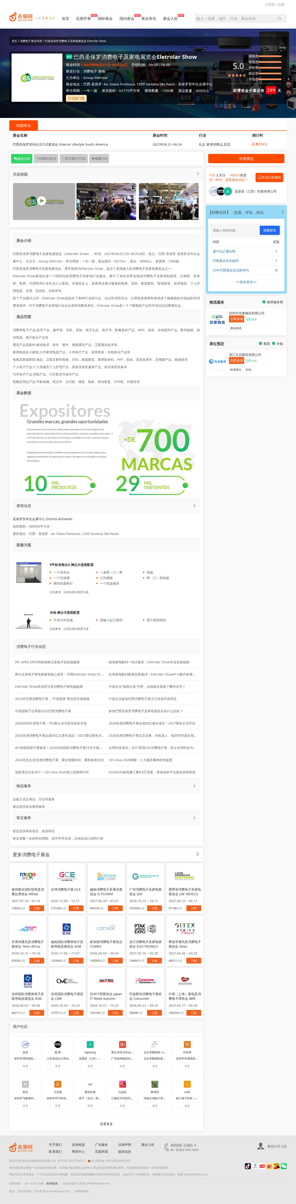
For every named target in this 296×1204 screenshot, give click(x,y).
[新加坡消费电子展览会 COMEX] (106, 929)
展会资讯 (148, 18)
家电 (101, 71)
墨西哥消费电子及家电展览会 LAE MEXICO (185, 891)
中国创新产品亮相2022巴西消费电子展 (43, 711)
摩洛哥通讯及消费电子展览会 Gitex (185, 944)
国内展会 (127, 18)
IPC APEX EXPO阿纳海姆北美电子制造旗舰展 (47, 662)
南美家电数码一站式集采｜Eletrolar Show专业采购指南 (149, 662)
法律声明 (124, 1144)
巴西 (86, 84)
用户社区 (20, 1026)
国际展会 (105, 18)
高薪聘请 (101, 1151)
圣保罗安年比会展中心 (195, 84)
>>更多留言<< (246, 282)
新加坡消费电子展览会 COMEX (106, 944)
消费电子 (90, 71)
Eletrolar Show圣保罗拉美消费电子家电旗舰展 (49, 686)
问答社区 (47, 158)
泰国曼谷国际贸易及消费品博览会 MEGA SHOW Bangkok (28, 891)
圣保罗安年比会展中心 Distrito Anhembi (42, 519)
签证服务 (23, 817)
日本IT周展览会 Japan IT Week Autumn (106, 996)
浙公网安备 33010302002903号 (111, 1161)
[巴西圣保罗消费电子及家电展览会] (106, 201)
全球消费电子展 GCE (66, 889)
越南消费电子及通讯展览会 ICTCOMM (106, 891)
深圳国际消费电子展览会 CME (67, 996)
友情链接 (78, 1144)
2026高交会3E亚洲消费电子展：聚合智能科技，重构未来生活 (59, 760)
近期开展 (83, 18)
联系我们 (55, 1151)
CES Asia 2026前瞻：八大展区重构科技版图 (140, 760)
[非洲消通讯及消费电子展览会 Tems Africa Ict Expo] (28, 929)
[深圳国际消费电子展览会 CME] (67, 981)
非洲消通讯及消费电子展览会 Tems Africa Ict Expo (28, 944)
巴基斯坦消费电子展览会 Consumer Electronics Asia (145, 996)
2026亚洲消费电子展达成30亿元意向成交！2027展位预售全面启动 (63, 735)
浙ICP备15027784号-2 (71, 1161)
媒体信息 (124, 1151)
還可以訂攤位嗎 (224, 251)
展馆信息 (23, 505)
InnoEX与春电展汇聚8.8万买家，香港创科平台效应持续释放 (152, 772)
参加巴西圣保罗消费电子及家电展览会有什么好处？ (146, 711)
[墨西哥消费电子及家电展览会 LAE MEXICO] (185, 876)
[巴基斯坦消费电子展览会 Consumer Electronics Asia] (145, 981)
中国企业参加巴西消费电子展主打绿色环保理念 (143, 699)
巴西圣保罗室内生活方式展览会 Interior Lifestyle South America (60, 144)
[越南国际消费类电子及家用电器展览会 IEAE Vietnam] (67, 929)
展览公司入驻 (277, 1146)
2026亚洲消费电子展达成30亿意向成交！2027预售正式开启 (152, 723)
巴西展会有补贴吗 (226, 260)
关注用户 (75, 158)
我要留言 (269, 230)
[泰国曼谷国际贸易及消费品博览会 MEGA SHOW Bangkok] (28, 876)
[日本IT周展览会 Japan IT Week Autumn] (106, 981)
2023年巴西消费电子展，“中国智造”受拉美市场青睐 (52, 699)
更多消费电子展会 (31, 854)
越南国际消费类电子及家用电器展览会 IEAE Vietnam (67, 944)
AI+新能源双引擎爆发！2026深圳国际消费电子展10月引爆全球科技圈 (65, 747)
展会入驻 (170, 18)
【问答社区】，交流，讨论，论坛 (236, 212)
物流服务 (23, 785)
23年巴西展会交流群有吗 (231, 270)
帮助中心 (78, 1151)
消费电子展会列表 (31, 41)
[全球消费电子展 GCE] (67, 876)
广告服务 (101, 1144)
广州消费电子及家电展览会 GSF (145, 891)
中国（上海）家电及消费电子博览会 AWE (185, 996)
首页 (65, 18)
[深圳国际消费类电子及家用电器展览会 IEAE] (28, 981)
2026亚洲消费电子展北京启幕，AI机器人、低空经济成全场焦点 (154, 735)
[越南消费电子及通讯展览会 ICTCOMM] (106, 876)
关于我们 (55, 1144)
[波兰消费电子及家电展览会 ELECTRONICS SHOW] (145, 929)
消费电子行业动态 (31, 646)
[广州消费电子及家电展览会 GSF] (145, 876)
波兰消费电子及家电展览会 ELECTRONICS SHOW (145, 944)
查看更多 (106, 1124)
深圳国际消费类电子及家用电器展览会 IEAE (28, 996)
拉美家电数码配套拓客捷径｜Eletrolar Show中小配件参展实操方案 (157, 674)
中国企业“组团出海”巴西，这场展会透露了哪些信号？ (147, 686)
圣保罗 (96, 84)
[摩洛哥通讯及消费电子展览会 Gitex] (185, 929)
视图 (101, 158)
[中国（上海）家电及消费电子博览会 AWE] (185, 981)
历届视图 (20, 174)
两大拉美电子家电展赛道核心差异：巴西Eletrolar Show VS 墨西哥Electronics (71, 674)
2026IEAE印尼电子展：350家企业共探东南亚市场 (51, 723)
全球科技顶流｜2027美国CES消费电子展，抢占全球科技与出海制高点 (159, 747)
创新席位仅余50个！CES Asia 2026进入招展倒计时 (52, 772)
